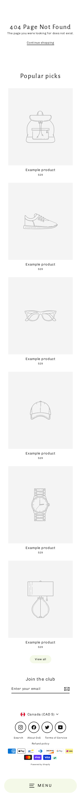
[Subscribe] (66, 689)
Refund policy (40, 743)
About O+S (34, 737)
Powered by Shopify (40, 764)
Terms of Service (56, 737)
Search (18, 737)
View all (40, 659)
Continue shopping (40, 42)
